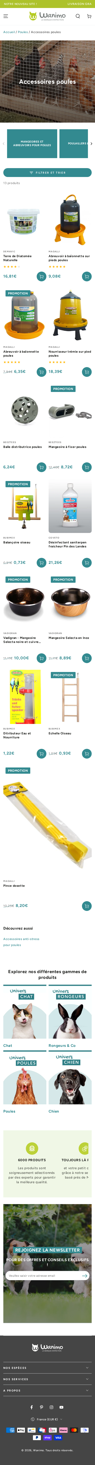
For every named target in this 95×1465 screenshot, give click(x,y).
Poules (23, 32)
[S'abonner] (84, 1276)
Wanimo (38, 1450)
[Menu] (5, 16)
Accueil (9, 32)
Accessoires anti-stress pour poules (21, 942)
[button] (78, 16)
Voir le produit (87, 563)
